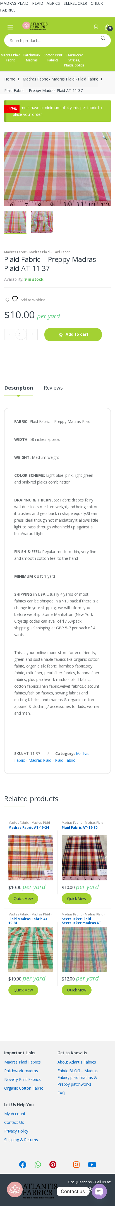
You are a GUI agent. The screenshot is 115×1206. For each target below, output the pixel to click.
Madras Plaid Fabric (10, 58)
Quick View (23, 898)
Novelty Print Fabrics (22, 1079)
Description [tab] (18, 388)
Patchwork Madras (31, 58)
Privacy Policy (16, 1131)
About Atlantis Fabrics (77, 1062)
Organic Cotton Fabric (23, 1088)
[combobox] (49, 40)
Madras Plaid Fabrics (22, 1062)
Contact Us (14, 1122)
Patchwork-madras (21, 1070)
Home (9, 79)
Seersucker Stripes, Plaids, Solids (74, 60)
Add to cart (77, 334)
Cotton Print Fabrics (53, 58)
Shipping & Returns (21, 1139)
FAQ (61, 1092)
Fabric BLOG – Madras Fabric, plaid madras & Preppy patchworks (78, 1077)
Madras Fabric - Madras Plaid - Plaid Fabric (60, 79)
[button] (104, 138)
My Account (14, 1113)
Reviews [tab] (53, 388)
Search (103, 40)
